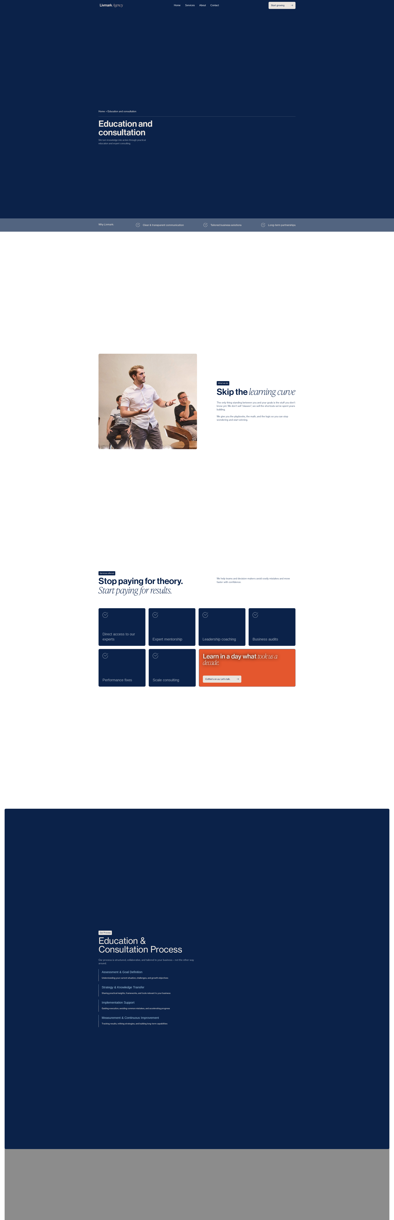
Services (190, 5)
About (202, 5)
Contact (214, 5)
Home (177, 5)
